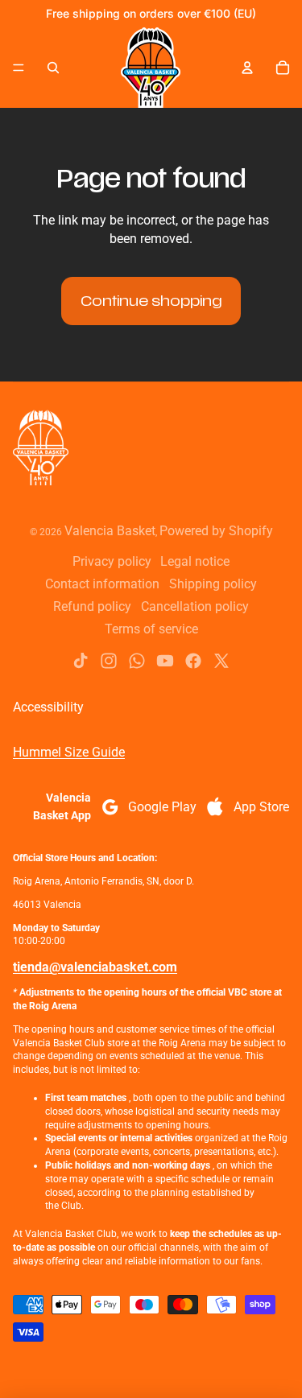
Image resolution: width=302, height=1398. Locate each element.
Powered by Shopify (216, 530)
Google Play (162, 806)
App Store (261, 806)
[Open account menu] (247, 67)
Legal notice (195, 561)
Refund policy (92, 606)
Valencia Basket (109, 530)
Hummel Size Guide (69, 752)
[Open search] (53, 67)
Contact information (102, 584)
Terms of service (151, 629)
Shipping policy (213, 584)
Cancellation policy (195, 606)
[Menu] (18, 67)
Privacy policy (111, 561)
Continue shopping (151, 301)
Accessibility (48, 707)
